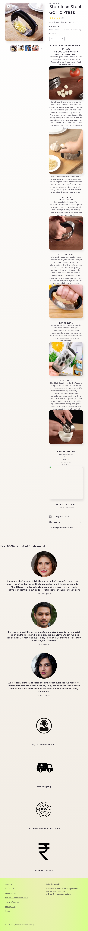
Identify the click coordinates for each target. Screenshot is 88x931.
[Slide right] (41, 48)
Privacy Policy (10, 906)
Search (8, 911)
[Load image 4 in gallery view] (35, 48)
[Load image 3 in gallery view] (28, 48)
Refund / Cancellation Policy (16, 898)
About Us (9, 884)
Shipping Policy (11, 893)
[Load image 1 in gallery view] (14, 48)
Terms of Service (12, 902)
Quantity (52, 34)
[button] (66, 516)
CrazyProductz (16, 925)
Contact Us (9, 889)
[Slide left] (7, 48)
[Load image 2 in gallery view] (21, 48)
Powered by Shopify (27, 925)
